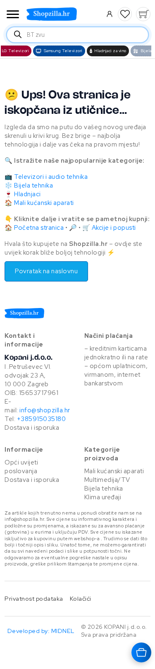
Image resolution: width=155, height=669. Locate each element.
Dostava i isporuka (32, 428)
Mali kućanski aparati (44, 203)
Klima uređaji (103, 497)
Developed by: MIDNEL (40, 631)
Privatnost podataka (34, 598)
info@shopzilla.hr (44, 410)
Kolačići (80, 598)
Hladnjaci (27, 194)
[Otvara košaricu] (141, 652)
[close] (13, 15)
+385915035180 (41, 419)
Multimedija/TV (107, 480)
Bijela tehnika (33, 185)
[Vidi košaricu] (143, 14)
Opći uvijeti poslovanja (21, 466)
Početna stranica (39, 228)
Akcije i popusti (114, 228)
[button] (125, 14)
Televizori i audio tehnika (51, 177)
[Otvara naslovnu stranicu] (62, 14)
